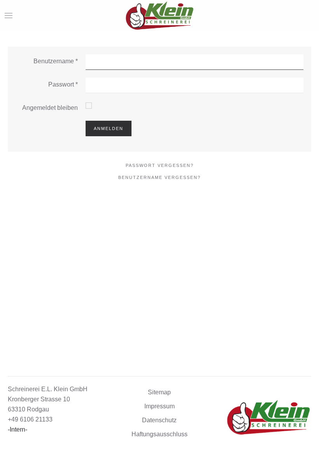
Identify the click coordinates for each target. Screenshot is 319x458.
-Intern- (17, 429)
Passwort (63, 84)
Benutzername (55, 61)
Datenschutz (159, 420)
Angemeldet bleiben (50, 107)
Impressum (159, 406)
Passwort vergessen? (160, 165)
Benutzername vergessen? (159, 177)
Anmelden (108, 128)
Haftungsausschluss (159, 434)
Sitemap (159, 392)
